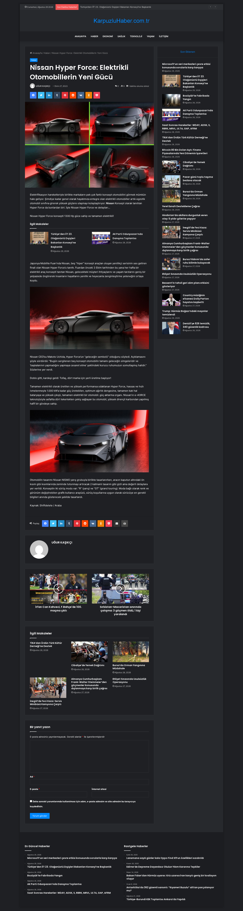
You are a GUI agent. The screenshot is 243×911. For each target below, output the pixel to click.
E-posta (35, 789)
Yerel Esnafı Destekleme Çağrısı (181, 206)
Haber (94, 36)
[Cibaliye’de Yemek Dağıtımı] (89, 651)
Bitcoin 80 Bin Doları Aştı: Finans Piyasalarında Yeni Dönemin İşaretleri (184, 151)
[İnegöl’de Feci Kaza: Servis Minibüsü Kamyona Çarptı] (48, 687)
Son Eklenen (187, 51)
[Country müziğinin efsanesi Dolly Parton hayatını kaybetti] (171, 300)
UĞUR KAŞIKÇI (43, 86)
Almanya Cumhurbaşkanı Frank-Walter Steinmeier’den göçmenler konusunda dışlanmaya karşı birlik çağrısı (89, 683)
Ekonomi (108, 36)
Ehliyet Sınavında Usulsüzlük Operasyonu (129, 680)
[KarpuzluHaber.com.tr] (121, 21)
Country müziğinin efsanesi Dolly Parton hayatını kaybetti (196, 299)
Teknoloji (136, 36)
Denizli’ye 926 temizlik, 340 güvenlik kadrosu (196, 325)
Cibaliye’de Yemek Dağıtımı (87, 665)
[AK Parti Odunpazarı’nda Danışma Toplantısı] (101, 238)
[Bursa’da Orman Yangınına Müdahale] (131, 651)
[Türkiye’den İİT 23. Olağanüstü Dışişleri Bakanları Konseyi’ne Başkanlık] (39, 238)
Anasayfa (80, 36)
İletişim (163, 36)
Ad (32, 776)
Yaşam (150, 36)
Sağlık (121, 36)
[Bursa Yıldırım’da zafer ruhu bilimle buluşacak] (171, 264)
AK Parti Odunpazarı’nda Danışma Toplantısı (198, 112)
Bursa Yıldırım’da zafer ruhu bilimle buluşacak (196, 261)
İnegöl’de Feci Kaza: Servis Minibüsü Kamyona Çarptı (46, 702)
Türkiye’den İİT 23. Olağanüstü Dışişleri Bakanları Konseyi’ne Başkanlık (195, 81)
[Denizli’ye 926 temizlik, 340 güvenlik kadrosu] (171, 328)
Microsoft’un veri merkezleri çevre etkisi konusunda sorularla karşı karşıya (186, 65)
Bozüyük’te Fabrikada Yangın (95, 7)
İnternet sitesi (99, 789)
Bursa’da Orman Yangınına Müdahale (129, 667)
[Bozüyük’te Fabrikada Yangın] (171, 100)
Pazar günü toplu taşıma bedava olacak (198, 178)
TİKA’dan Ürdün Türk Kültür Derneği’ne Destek (46, 644)
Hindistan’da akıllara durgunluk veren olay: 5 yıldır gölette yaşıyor (185, 217)
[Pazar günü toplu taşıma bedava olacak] (171, 181)
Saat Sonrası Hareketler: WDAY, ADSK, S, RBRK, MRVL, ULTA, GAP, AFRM (186, 126)
